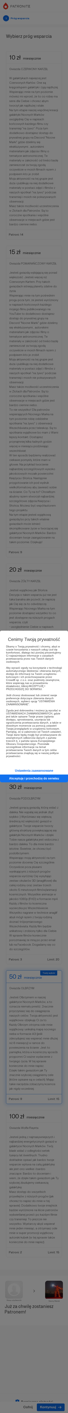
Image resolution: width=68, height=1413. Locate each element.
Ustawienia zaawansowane (34, 770)
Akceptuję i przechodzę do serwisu (34, 778)
